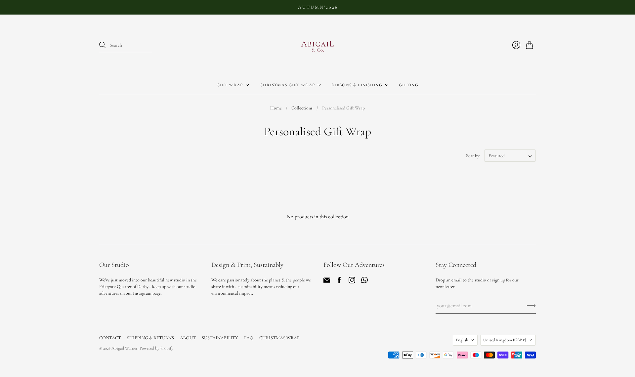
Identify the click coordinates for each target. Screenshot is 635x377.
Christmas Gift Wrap (287, 85)
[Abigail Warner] (317, 45)
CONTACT (110, 338)
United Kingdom (504, 340)
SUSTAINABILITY (220, 338)
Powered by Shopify (156, 348)
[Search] (102, 45)
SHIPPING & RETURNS (150, 338)
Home (276, 108)
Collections (302, 108)
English (462, 340)
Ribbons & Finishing (356, 85)
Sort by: (473, 155)
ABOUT (188, 338)
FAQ (248, 338)
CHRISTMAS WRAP (279, 338)
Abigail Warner (124, 348)
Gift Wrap (230, 85)
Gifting (408, 85)
